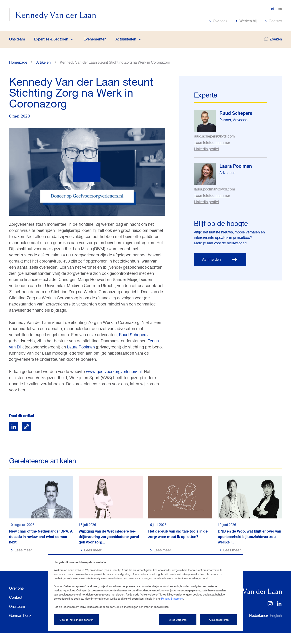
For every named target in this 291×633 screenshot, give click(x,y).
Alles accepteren (219, 619)
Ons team (17, 39)
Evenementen (95, 39)
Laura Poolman (81, 347)
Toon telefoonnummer (212, 142)
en (280, 8)
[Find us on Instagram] (270, 605)
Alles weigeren (178, 619)
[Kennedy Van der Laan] (52, 14)
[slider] (62, 206)
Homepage (18, 62)
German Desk (20, 615)
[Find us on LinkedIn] (279, 605)
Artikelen (43, 62)
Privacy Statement (172, 598)
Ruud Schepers (133, 334)
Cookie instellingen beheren (76, 619)
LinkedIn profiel (206, 149)
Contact (275, 21)
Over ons (220, 21)
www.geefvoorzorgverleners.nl (114, 371)
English (276, 615)
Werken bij (248, 21)
